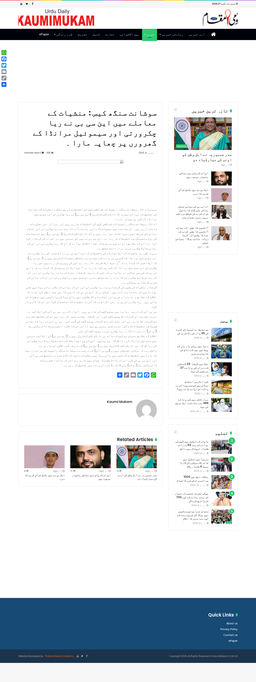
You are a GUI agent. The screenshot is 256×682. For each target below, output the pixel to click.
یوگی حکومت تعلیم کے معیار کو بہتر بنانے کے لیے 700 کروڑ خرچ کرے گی (191, 497)
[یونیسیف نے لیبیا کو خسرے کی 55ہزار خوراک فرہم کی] (221, 335)
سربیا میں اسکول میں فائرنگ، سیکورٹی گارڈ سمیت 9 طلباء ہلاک (194, 462)
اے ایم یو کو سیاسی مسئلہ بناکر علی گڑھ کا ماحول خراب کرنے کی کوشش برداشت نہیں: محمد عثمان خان (192, 212)
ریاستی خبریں (172, 34)
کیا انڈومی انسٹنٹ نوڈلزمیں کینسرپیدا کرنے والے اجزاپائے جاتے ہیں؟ (192, 385)
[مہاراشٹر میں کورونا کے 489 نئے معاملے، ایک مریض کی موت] (221, 405)
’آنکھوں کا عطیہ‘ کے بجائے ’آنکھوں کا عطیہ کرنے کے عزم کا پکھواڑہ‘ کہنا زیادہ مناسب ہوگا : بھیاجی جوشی (191, 235)
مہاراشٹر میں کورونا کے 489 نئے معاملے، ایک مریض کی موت (191, 403)
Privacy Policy (229, 629)
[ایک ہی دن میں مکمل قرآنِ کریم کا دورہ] (44, 456)
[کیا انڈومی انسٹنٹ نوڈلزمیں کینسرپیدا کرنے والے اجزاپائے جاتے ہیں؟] (221, 387)
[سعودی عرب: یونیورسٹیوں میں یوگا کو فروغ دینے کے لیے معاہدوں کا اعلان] (221, 517)
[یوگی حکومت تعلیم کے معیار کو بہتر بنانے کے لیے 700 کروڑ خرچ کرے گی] (221, 499)
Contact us (230, 635)
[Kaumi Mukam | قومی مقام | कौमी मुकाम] (128, 17)
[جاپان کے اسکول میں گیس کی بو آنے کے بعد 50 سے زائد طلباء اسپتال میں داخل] (221, 447)
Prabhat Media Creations (58, 656)
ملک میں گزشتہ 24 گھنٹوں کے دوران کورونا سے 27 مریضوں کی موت (192, 367)
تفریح (82, 34)
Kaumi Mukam (119, 401)
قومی (150, 34)
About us (232, 623)
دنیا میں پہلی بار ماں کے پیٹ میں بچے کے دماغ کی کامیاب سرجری (192, 349)
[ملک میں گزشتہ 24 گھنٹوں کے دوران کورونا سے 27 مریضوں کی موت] (221, 369)
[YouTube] (21, 4)
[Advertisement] (128, 74)
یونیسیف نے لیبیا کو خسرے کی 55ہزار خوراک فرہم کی (192, 331)
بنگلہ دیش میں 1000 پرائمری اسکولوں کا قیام (192, 478)
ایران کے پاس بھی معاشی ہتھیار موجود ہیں (91, 477)
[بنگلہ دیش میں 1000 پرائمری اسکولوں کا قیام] (221, 482)
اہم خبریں (197, 34)
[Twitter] (27, 4)
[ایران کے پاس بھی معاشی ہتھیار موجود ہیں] (90, 456)
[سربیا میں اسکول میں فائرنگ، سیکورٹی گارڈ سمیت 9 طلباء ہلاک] (221, 465)
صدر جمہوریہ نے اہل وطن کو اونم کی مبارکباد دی (137, 477)
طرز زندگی (64, 34)
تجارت (110, 34)
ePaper (44, 34)
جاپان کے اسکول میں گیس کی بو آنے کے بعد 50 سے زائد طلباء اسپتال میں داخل (192, 445)
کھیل (96, 34)
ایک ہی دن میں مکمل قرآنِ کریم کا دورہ (45, 477)
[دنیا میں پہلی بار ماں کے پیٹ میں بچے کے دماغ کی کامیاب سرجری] (221, 351)
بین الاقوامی (129, 34)
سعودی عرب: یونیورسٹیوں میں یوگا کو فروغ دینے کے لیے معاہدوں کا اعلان (192, 514)
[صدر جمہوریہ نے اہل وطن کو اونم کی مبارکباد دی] (136, 456)
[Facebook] (32, 4)
